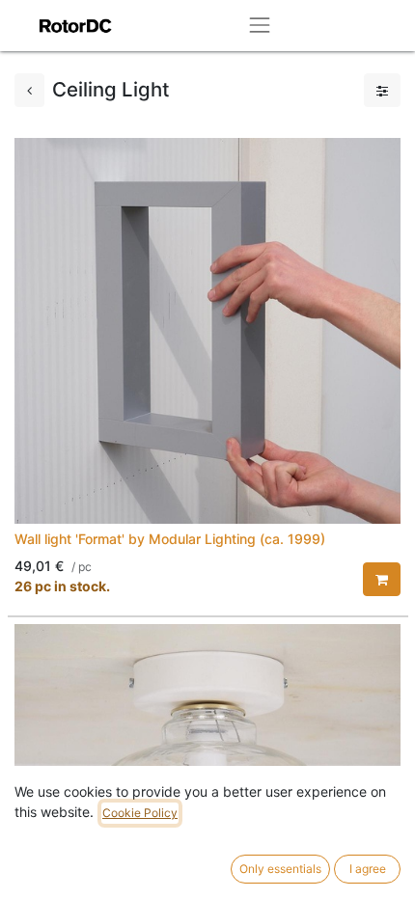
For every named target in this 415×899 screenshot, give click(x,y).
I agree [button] (367, 868)
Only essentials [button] (280, 868)
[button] (382, 579)
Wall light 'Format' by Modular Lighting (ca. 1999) (169, 539)
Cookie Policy (140, 812)
